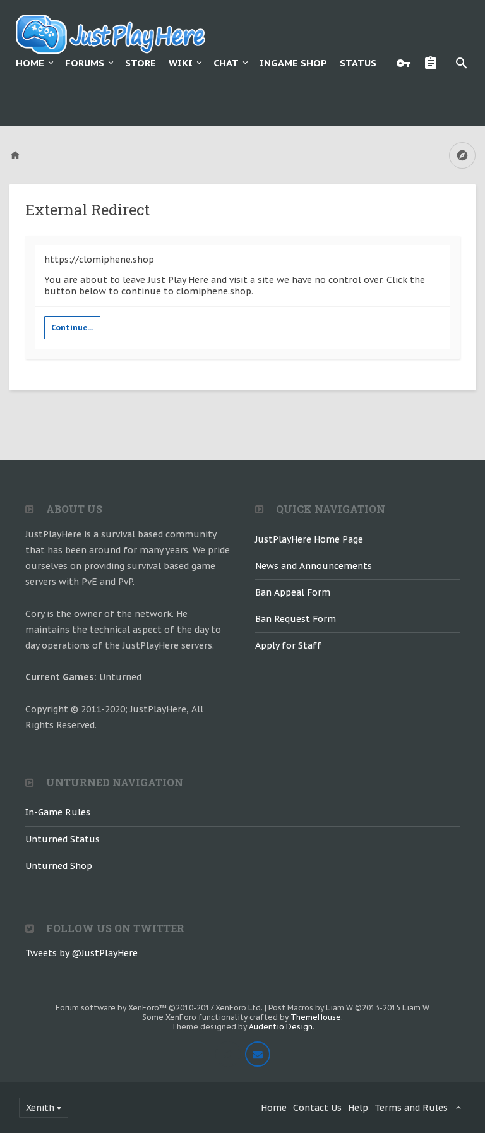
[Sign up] (434, 63)
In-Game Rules (57, 812)
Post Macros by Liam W (348, 1007)
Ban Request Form (295, 619)
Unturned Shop (58, 866)
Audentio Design (281, 1026)
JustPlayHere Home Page (309, 539)
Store (140, 63)
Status (358, 63)
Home (30, 63)
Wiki (181, 63)
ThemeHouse (315, 1017)
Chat (226, 63)
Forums (84, 63)
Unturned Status (62, 839)
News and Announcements (313, 566)
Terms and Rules (411, 1107)
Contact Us (317, 1107)
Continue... (72, 327)
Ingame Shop (293, 63)
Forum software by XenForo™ (159, 1007)
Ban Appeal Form (292, 592)
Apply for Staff (288, 645)
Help (358, 1107)
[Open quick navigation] (462, 155)
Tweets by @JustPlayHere (81, 953)
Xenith (40, 1107)
